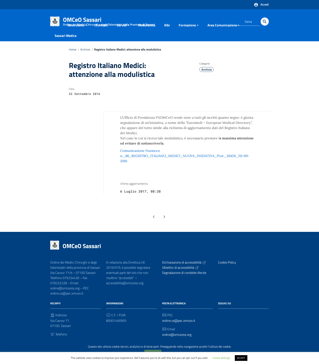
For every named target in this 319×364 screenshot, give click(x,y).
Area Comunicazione (222, 25)
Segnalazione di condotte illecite (184, 272)
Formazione (187, 25)
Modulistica (146, 25)
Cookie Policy (227, 262)
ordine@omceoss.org (176, 334)
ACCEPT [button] (241, 358)
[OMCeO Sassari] (54, 244)
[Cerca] (265, 22)
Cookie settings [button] (221, 358)
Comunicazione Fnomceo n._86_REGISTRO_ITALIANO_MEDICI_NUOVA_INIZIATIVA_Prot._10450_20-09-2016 (184, 156)
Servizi (122, 25)
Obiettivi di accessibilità (178, 267)
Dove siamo (76, 25)
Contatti (102, 25)
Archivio (85, 49)
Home (54, 25)
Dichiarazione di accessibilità (181, 262)
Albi (167, 25)
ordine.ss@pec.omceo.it (178, 320)
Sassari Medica (65, 35)
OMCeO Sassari (82, 245)
